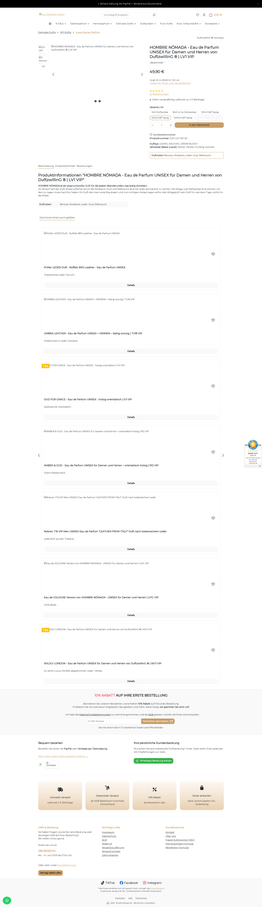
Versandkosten (157, 888)
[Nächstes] (142, 74)
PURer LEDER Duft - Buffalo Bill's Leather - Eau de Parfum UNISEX (84, 267)
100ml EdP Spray (183, 117)
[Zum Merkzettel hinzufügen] (213, 254)
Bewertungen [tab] (84, 166)
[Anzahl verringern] (152, 125)
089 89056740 (47, 850)
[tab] (46, 166)
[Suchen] (154, 15)
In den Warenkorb (199, 125)
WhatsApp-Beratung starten (156, 760)
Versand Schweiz (111, 851)
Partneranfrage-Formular (180, 843)
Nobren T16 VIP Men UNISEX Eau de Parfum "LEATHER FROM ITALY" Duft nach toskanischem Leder (105, 531)
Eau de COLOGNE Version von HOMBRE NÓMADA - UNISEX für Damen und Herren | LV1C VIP (101, 597)
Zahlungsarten (110, 855)
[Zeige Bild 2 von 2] (100, 101)
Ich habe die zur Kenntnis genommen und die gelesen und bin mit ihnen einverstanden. (132, 714)
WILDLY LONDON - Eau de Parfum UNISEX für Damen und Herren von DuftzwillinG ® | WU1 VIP (102, 663)
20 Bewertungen (159, 94)
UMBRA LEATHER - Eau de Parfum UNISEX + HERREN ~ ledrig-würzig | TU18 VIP (93, 333)
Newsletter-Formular (177, 847)
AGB (150, 714)
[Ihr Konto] (204, 15)
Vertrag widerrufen (50, 873)
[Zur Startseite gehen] (52, 14)
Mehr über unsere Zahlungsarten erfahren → (63, 756)
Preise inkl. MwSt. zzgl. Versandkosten (170, 83)
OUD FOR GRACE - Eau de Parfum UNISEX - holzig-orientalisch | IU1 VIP (88, 399)
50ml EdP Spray (160, 117)
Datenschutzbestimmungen (95, 714)
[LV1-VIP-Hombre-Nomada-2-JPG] (97, 74)
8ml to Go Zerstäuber (185, 112)
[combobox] (127, 15)
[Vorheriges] (53, 74)
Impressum (108, 832)
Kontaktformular (66, 865)
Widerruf (107, 843)
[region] (131, 4)
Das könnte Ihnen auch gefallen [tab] (57, 217)
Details (131, 285)
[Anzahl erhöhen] (171, 125)
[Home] (52, 24)
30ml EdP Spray (210, 112)
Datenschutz (109, 836)
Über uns (171, 836)
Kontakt (170, 832)
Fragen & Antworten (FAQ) (180, 840)
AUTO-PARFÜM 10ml (209, 118)
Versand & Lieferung (113, 847)
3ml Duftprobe (159, 112)
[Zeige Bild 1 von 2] (95, 101)
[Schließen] (258, 3)
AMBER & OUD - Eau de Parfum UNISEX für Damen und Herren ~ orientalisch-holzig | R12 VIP (101, 465)
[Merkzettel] (197, 15)
